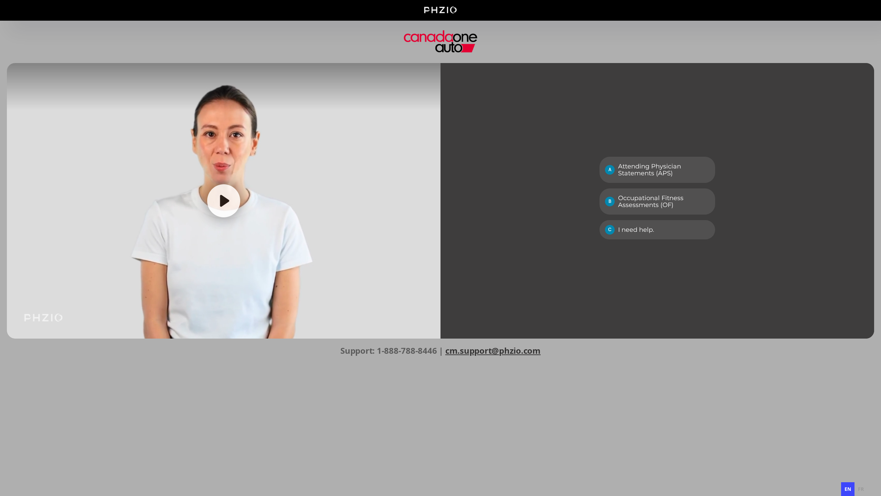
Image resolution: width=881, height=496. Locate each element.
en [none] (848, 489)
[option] (861, 489)
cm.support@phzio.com (493, 350)
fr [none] (861, 489)
